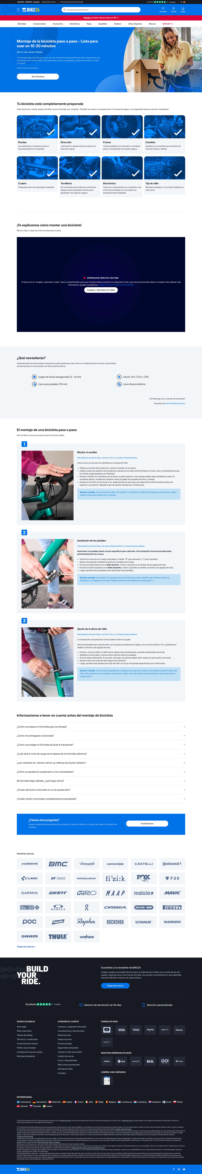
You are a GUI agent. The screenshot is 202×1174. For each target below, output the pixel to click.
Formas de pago (65, 1043)
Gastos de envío (65, 1039)
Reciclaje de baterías (26, 1056)
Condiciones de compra (27, 1043)
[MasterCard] (107, 1030)
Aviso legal (21, 1026)
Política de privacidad (26, 1048)
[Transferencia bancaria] (107, 1042)
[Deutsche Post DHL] (107, 1061)
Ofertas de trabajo (25, 1035)
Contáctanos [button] (147, 823)
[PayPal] (150, 1030)
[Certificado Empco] (107, 1080)
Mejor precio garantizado (69, 1064)
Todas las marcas (25, 946)
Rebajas (87, 18)
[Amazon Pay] (165, 1030)
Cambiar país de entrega (123, 1129)
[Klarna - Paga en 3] (179, 1030)
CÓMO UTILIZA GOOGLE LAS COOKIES (116, 285)
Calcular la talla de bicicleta (70, 1052)
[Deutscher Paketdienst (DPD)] (121, 1061)
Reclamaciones (64, 1035)
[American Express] (136, 1030)
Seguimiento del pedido (68, 1048)
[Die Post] (136, 1061)
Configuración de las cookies (29, 1052)
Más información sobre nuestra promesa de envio (88, 1148)
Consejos (62, 1073)
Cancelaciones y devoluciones (71, 1031)
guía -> (150, 580)
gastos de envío (66, 1120)
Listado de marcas (66, 1056)
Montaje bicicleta (65, 1069)
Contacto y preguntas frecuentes (72, 1026)
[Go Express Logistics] (165, 1061)
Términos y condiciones (27, 1039)
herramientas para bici (175, 403)
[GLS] (150, 1061)
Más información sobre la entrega (49, 1142)
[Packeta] (179, 1061)
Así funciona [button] (38, 76)
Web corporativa (24, 1031)
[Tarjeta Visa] (121, 1030)
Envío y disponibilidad (67, 1060)
